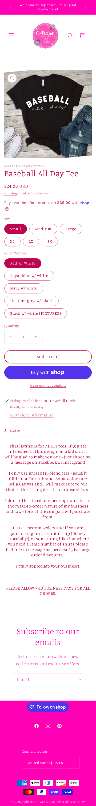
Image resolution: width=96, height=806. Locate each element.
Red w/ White (23, 263)
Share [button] (15, 430)
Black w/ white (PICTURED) (35, 313)
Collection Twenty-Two (38, 802)
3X (49, 241)
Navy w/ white (24, 288)
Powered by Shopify (70, 802)
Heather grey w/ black (31, 300)
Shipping (10, 193)
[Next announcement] (86, 7)
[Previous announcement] (10, 7)
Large (71, 229)
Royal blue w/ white (29, 275)
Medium (43, 229)
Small (15, 229)
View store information (32, 415)
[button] (11, 35)
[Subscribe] (79, 679)
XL (12, 241)
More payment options (48, 385)
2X (31, 241)
